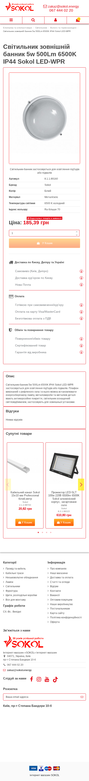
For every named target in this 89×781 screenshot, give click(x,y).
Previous (8, 484)
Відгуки (54, 586)
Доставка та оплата (61, 577)
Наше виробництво (61, 604)
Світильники (13, 586)
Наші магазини (59, 573)
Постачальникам (60, 608)
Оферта (55, 622)
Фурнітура (12, 590)
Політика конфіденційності (66, 617)
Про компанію (58, 568)
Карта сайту (57, 613)
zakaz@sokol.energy (63, 6)
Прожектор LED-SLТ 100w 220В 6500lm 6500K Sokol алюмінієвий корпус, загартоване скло (63, 499)
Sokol (47, 185)
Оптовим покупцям (61, 599)
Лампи (9, 582)
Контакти (55, 590)
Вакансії (55, 595)
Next (81, 484)
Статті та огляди (60, 582)
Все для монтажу (16, 599)
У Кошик (47, 243)
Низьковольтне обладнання (22, 577)
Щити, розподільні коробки (21, 595)
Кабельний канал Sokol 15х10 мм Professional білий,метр (25, 495)
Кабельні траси (15, 573)
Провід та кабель (16, 568)
